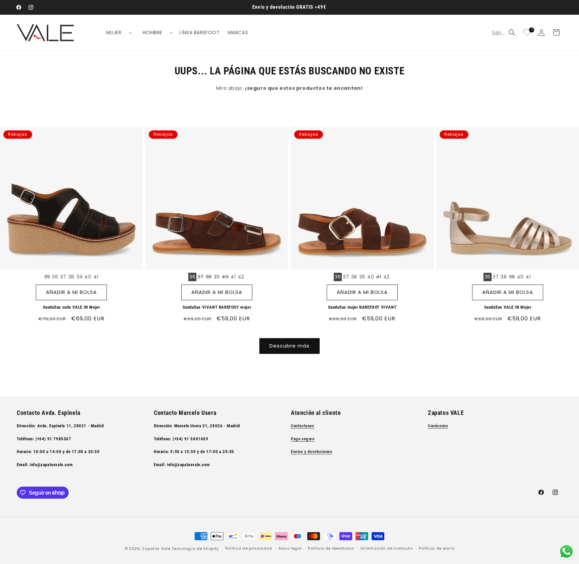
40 (87, 276)
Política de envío (436, 548)
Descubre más (289, 345)
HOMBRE (153, 32)
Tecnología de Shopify (195, 548)
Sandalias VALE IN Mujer (507, 307)
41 (96, 276)
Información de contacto (387, 548)
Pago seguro (303, 438)
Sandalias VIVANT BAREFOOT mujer (217, 307)
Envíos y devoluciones (311, 451)
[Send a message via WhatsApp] (566, 551)
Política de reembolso (331, 548)
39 (79, 276)
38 (71, 276)
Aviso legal (290, 548)
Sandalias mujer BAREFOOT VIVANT (362, 307)
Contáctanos (302, 425)
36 (55, 276)
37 (63, 276)
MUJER (114, 32)
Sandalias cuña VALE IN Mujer (71, 307)
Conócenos (438, 425)
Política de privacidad (248, 548)
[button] (116, 32)
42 (241, 276)
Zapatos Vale (156, 548)
